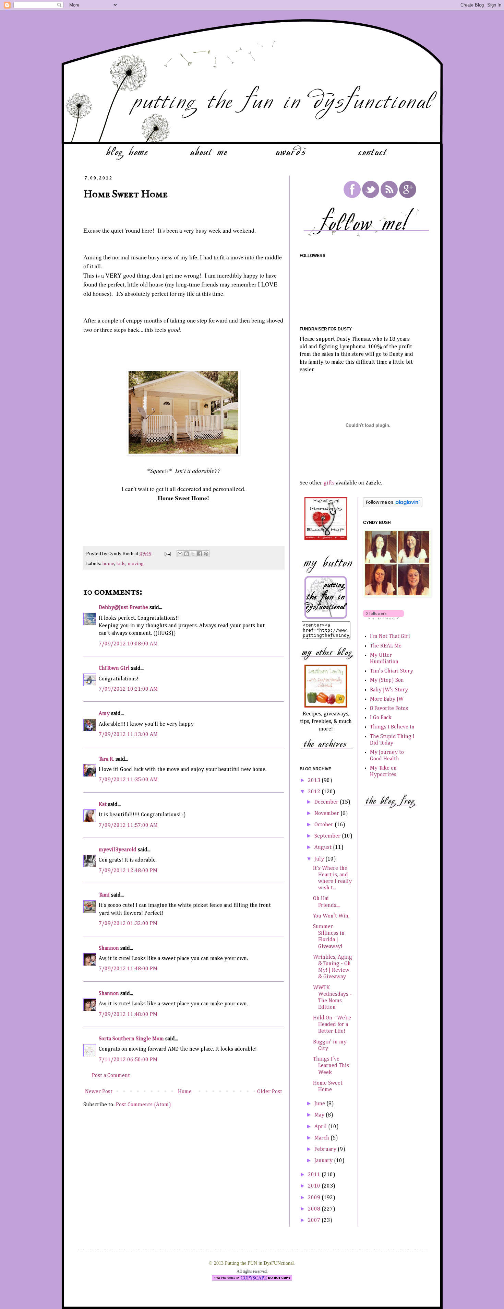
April (321, 1127)
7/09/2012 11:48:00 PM (128, 969)
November (327, 813)
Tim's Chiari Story (391, 671)
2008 (315, 1209)
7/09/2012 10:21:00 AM (128, 689)
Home (185, 1092)
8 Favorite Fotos (389, 708)
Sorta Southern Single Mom (131, 1039)
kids (120, 563)
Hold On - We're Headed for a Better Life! (332, 1024)
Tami (104, 895)
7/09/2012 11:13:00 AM (128, 734)
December (327, 802)
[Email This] (180, 553)
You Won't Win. (331, 916)
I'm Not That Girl (390, 636)
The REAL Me (385, 646)
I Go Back (381, 718)
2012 (315, 792)
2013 (315, 780)
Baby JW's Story (389, 690)
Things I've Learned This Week (331, 1065)
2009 (315, 1198)
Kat (103, 804)
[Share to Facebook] (199, 553)
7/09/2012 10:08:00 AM (128, 644)
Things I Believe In (392, 727)
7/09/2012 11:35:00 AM (128, 780)
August (323, 847)
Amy (104, 713)
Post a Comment (111, 1075)
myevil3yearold (117, 850)
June (320, 1104)
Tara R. (106, 759)
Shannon (109, 948)
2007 (315, 1220)
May (320, 1115)
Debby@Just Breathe (123, 607)
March (322, 1138)
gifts (329, 483)
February (326, 1149)
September (328, 836)
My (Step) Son (387, 680)
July (319, 859)
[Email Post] (167, 553)
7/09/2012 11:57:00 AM (128, 825)
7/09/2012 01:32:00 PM (128, 923)
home (108, 563)
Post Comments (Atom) (143, 1105)
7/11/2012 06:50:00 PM (128, 1060)
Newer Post (98, 1092)
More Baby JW (387, 699)
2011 (315, 1175)
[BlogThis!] (186, 553)
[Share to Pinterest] (206, 553)
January (324, 1161)
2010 (315, 1186)
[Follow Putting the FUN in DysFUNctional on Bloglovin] (392, 506)
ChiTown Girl (114, 668)
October (324, 825)
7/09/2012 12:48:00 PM (128, 871)
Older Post (269, 1092)
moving (136, 563)
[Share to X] (193, 553)
